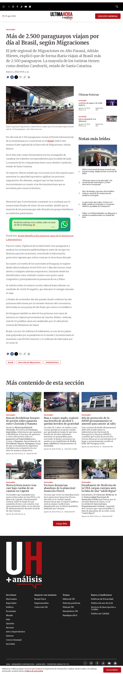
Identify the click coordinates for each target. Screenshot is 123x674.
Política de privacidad (34, 671)
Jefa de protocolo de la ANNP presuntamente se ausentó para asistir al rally (99, 420)
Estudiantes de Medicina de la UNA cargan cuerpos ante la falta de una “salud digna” (99, 488)
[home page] (62, 16)
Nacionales (10, 30)
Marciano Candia (71, 449)
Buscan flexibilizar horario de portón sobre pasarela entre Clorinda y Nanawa (23, 420)
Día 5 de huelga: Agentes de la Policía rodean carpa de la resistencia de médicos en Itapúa (98, 193)
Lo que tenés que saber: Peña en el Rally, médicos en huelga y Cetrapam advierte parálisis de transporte (98, 204)
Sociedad (82, 101)
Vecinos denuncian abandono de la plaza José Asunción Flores (59, 488)
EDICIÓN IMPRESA (107, 16)
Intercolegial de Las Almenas (87, 120)
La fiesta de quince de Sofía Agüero (90, 104)
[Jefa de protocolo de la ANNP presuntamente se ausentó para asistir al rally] (99, 402)
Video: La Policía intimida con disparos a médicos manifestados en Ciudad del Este (99, 215)
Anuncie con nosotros (45, 595)
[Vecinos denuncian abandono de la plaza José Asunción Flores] (61, 469)
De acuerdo (112, 670)
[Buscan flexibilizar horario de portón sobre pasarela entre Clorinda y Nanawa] (23, 402)
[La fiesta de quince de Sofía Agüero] (111, 103)
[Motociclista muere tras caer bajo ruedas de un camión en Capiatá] (23, 469)
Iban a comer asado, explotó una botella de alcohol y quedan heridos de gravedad (61, 420)
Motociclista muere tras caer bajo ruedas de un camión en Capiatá (21, 488)
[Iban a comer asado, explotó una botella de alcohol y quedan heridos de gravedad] (61, 402)
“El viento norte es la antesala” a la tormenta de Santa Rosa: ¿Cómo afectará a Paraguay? (97, 182)
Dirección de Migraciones (29, 362)
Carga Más (61, 523)
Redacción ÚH (99, 109)
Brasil (50, 141)
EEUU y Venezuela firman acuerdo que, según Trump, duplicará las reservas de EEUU (99, 172)
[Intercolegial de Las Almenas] (111, 119)
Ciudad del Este (52, 362)
